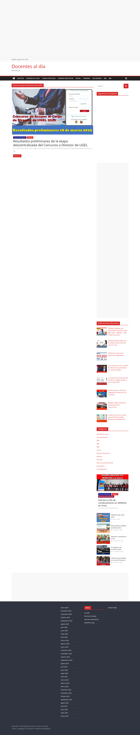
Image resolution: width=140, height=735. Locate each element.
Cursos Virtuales (49, 78)
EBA (98, 440)
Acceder (87, 613)
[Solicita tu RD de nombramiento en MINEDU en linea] (112, 475)
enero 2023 (64, 647)
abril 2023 (64, 637)
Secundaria (96, 78)
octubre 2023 (65, 617)
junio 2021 (64, 709)
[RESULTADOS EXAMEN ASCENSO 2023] (103, 525)
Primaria (86, 78)
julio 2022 (64, 667)
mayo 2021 (64, 713)
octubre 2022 (65, 657)
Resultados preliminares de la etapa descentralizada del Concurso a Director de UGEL (50, 143)
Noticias (20, 78)
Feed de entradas (90, 616)
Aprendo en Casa (33, 78)
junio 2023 (64, 631)
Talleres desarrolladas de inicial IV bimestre (118, 559)
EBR (98, 447)
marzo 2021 (65, 716)
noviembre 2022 (66, 654)
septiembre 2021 (66, 700)
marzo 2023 (65, 640)
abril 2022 (64, 677)
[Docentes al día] (14, 78)
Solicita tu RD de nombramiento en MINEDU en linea (112, 502)
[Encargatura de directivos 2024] (103, 546)
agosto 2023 (65, 624)
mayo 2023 (64, 634)
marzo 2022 (65, 680)
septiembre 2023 (66, 621)
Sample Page (112, 608)
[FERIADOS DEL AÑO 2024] (103, 514)
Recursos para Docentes (105, 463)
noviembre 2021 (66, 693)
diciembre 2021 (66, 690)
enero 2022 (64, 686)
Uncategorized (102, 469)
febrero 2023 (65, 644)
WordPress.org (89, 623)
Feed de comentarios (91, 619)
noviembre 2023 (66, 614)
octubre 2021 (65, 696)
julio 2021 (64, 706)
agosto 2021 (65, 703)
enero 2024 (64, 608)
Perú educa (30, 148)
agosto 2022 (65, 663)
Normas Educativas (65, 78)
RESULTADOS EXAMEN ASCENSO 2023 (118, 527)
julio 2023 (64, 627)
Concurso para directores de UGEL (46, 148)
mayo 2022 (64, 673)
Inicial (78, 78)
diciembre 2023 (66, 611)
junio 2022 (64, 670)
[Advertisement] (61, 14)
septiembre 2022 (66, 660)
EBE (105, 78)
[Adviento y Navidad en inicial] (103, 536)
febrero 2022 (65, 683)
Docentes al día (28, 66)
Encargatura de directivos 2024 (116, 548)
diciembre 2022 (66, 650)
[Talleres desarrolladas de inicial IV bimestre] (103, 557)
